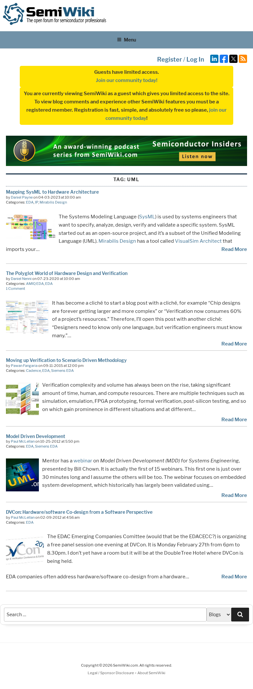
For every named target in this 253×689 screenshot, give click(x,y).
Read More (234, 249)
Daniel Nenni (21, 278)
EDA (30, 202)
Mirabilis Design (53, 202)
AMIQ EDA (35, 283)
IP (36, 202)
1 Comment (15, 288)
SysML (147, 217)
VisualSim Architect (198, 241)
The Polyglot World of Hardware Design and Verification (66, 273)
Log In (195, 59)
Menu (130, 39)
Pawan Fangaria (24, 365)
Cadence (33, 370)
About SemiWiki (151, 673)
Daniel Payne (22, 197)
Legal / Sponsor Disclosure (111, 673)
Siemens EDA (62, 370)
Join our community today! (126, 80)
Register (169, 59)
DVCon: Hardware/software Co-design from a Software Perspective (79, 512)
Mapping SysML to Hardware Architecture (52, 192)
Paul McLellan (23, 441)
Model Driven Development (35, 436)
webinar (82, 461)
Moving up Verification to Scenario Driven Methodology (66, 360)
